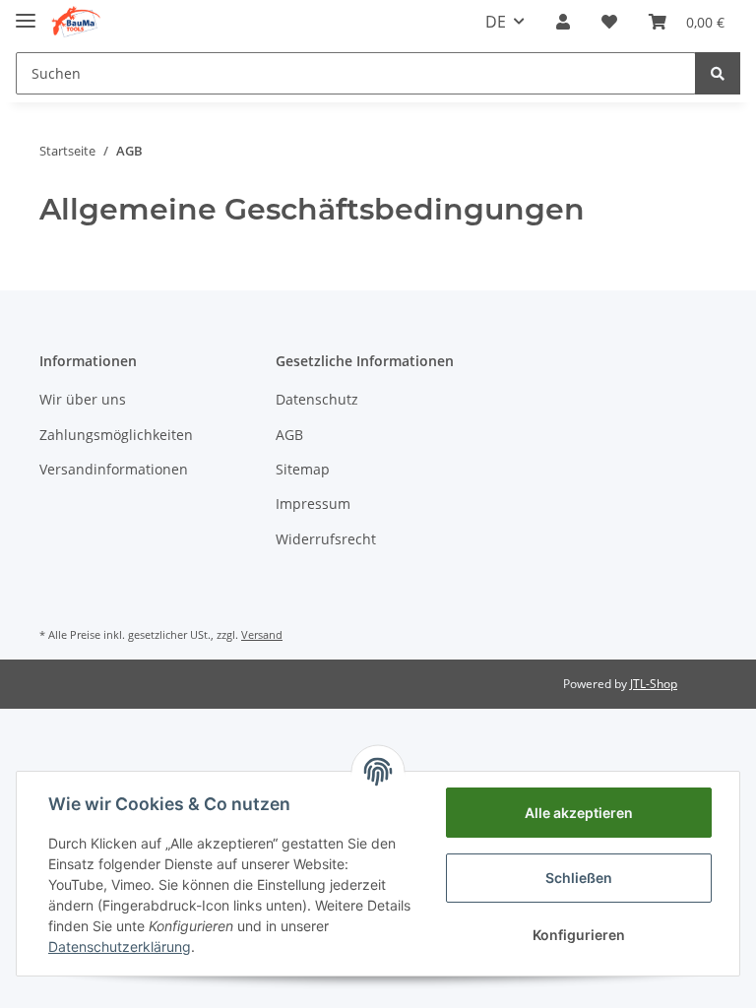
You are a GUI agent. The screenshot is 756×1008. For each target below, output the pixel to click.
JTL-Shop (653, 683)
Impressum (313, 503)
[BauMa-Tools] (75, 22)
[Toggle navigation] (25, 12)
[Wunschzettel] (609, 21)
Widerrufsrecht (326, 539)
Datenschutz (317, 399)
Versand (262, 634)
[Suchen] (717, 73)
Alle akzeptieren (579, 812)
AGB (289, 434)
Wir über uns (82, 399)
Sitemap (303, 469)
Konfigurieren (579, 934)
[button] (563, 21)
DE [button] (495, 21)
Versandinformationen (113, 469)
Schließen (578, 877)
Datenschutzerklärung (119, 946)
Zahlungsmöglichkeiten (116, 434)
